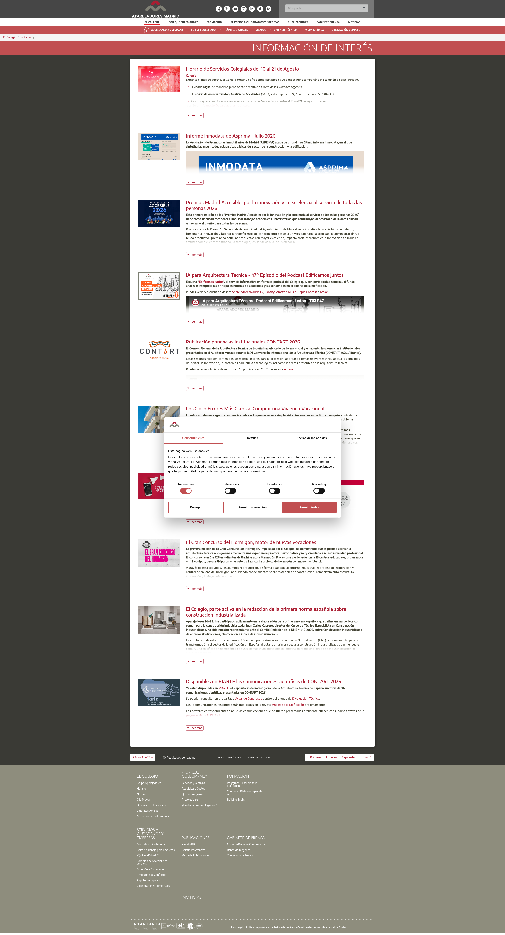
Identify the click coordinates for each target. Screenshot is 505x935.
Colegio (191, 75)
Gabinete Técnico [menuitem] (285, 30)
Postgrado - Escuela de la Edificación (242, 784)
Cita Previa (143, 799)
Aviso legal (237, 927)
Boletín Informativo (193, 850)
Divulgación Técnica (305, 698)
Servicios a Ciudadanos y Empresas (255, 22)
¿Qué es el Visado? (148, 855)
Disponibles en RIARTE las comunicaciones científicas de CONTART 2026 (263, 681)
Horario (141, 788)
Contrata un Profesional (151, 844)
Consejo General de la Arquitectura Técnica (230, 381)
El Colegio (152, 22)
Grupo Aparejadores (149, 783)
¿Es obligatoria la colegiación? (199, 805)
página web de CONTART (203, 715)
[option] (152, 22)
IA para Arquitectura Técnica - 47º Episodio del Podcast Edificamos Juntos (265, 275)
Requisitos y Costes (193, 788)
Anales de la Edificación (288, 704)
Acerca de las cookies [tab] (311, 438)
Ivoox (324, 292)
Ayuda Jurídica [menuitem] (314, 30)
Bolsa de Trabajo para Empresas (156, 850)
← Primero (314, 757)
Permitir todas (309, 507)
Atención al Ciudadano (150, 869)
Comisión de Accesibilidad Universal (152, 862)
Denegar (196, 507)
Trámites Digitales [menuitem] (236, 30)
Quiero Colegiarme (193, 794)
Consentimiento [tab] (193, 438)
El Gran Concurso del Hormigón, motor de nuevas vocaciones (251, 542)
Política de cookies (284, 927)
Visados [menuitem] (261, 30)
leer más (197, 115)
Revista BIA (189, 844)
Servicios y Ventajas (193, 783)
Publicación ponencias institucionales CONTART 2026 (243, 341)
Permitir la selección (252, 507)
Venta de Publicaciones (195, 855)
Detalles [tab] (252, 438)
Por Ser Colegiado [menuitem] (203, 30)
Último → (365, 757)
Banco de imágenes (238, 850)
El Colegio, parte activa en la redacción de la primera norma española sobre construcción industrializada (266, 612)
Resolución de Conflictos (151, 874)
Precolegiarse (190, 799)
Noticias (354, 22)
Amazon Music (286, 292)
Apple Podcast (307, 292)
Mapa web (329, 927)
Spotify (270, 292)
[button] (142, 757)
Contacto (344, 927)
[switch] (230, 491)
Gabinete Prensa (328, 22)
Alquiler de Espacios (149, 880)
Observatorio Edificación (151, 805)
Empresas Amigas (147, 810)
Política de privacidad (258, 927)
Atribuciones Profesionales (153, 816)
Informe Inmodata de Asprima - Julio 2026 (230, 136)
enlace (288, 369)
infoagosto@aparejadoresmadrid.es (224, 105)
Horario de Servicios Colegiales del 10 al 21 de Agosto (242, 69)
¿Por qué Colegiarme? (182, 22)
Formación (214, 22)
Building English (236, 799)
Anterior (331, 757)
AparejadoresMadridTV (247, 292)
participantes (275, 582)
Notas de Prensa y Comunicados (246, 844)
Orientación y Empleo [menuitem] (346, 30)
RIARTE (224, 688)
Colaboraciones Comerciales (153, 885)
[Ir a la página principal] (155, 9)
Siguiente (348, 757)
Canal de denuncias (308, 927)
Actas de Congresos (248, 698)
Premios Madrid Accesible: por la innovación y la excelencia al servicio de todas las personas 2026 (274, 205)
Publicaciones (298, 22)
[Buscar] (364, 8)
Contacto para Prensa (240, 855)
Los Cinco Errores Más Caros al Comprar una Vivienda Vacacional (255, 408)
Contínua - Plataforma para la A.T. (244, 792)
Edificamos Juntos (211, 281)
